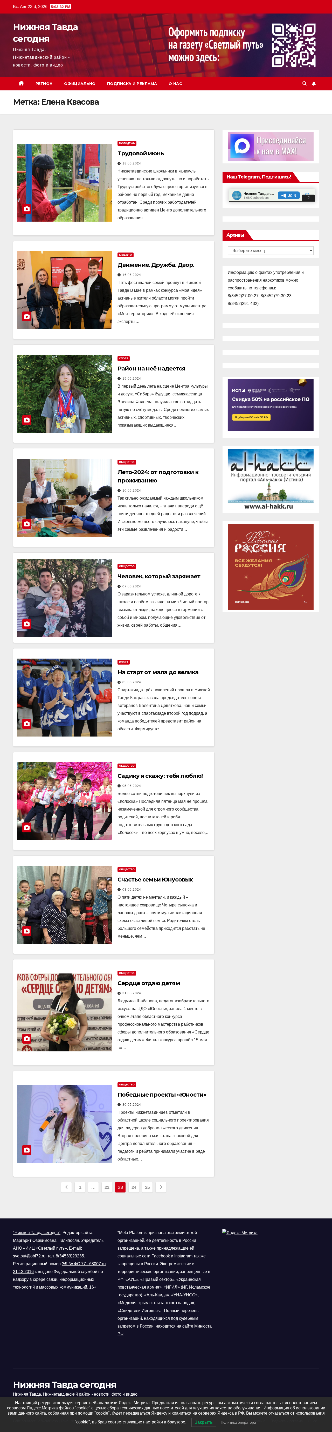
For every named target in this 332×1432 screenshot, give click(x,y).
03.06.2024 (131, 889)
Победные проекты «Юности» (161, 1094)
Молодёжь (127, 143)
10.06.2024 (131, 490)
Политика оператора (238, 1422)
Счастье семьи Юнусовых (155, 879)
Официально (80, 83)
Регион (44, 83)
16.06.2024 (131, 275)
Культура (125, 254)
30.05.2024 (131, 1104)
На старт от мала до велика (157, 672)
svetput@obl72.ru (29, 1256)
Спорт (123, 358)
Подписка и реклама (132, 83)
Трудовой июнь (140, 153)
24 (134, 1187)
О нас (175, 83)
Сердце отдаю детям (148, 983)
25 (147, 1187)
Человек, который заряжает (158, 576)
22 (107, 1187)
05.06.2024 (131, 682)
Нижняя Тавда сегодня (64, 1384)
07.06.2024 (131, 586)
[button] (304, 83)
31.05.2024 (131, 993)
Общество (127, 462)
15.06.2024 (131, 378)
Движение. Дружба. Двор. (155, 264)
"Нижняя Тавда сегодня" (36, 1232)
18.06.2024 (131, 163)
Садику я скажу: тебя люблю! (159, 775)
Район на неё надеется (151, 368)
